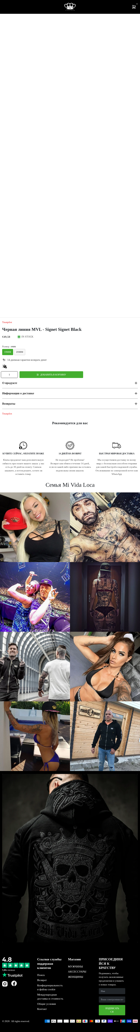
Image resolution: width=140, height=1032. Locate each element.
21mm (19, 352)
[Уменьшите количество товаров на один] (4, 374)
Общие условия (46, 1003)
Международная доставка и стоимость (50, 996)
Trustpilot (7, 322)
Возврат (42, 980)
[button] (70, 383)
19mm (7, 352)
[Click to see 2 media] (35, 302)
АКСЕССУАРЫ (77, 971)
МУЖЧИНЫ (75, 966)
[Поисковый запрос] (6, 7)
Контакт (42, 1009)
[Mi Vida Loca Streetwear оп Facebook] (14, 983)
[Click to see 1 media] (12, 302)
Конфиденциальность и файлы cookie (50, 987)
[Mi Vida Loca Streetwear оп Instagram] (5, 985)
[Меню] (3, 7)
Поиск (41, 975)
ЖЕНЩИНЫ (75, 976)
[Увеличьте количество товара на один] (15, 374)
